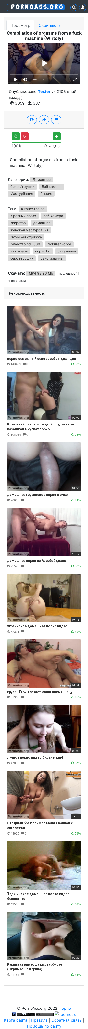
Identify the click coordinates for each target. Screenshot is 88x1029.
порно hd (42, 251)
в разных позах (23, 216)
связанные (67, 251)
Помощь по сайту (44, 1026)
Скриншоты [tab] (50, 25)
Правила (39, 1020)
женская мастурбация (29, 230)
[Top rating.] (26, 1014)
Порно (65, 1008)
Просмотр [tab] (20, 25)
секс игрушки (21, 258)
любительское (59, 244)
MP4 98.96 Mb (41, 273)
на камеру (19, 251)
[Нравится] (16, 136)
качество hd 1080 (25, 244)
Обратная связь (66, 1020)
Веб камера (52, 186)
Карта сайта (15, 1020)
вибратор (18, 223)
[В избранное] (57, 136)
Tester (44, 91)
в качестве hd (32, 209)
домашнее (42, 223)
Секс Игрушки (22, 186)
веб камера (53, 216)
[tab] (32, 119)
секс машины (52, 258)
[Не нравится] (25, 136)
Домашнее (42, 179)
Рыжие (46, 194)
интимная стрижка (26, 237)
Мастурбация (21, 194)
